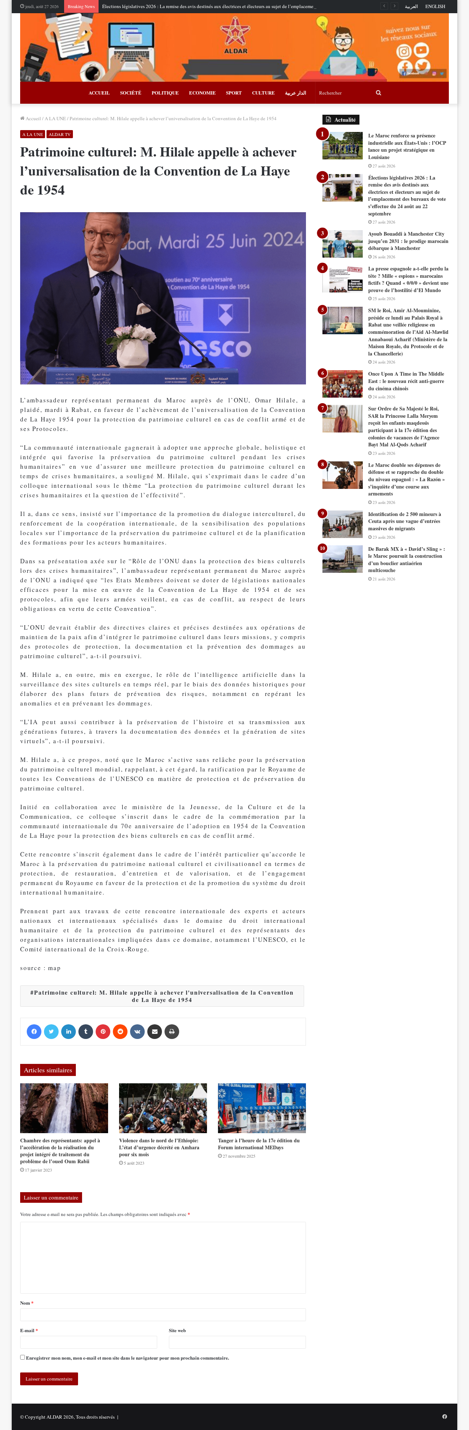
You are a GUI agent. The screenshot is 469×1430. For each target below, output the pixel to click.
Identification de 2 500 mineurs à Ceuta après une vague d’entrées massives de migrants (404, 521)
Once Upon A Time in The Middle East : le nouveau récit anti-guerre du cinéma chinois (406, 381)
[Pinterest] (103, 1031)
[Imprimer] (172, 1031)
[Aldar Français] (234, 47)
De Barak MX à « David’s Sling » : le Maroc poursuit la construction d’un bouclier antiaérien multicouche (406, 559)
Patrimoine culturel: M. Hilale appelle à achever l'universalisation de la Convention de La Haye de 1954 (163, 996)
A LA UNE (55, 118)
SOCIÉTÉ (130, 92)
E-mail (29, 1330)
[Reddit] (120, 1031)
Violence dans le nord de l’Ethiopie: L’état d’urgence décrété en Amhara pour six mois (159, 1147)
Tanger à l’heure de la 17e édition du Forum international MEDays (259, 1143)
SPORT (234, 92)
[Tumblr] (85, 1031)
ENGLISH (435, 6)
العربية (411, 6)
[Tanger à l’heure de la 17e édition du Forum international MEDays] (262, 1108)
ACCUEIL (99, 92)
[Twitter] (51, 1031)
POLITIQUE (165, 92)
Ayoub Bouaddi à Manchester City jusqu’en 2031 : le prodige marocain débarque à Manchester (408, 241)
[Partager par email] (154, 1031)
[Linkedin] (68, 1031)
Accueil (33, 118)
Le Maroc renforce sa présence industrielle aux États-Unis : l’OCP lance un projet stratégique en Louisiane (407, 146)
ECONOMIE (202, 92)
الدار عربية (295, 92)
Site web (177, 1330)
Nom (27, 1302)
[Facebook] (34, 1031)
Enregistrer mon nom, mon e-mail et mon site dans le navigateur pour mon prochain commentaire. (127, 1357)
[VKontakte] (137, 1031)
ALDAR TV (60, 134)
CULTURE (263, 92)
